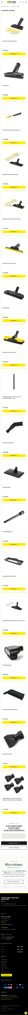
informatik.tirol (11, 1008)
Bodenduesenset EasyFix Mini (11, 219)
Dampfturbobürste (8, 442)
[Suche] (20, 2)
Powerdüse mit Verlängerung (11, 130)
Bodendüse (6, 308)
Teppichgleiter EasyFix (9, 576)
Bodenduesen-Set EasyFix (10, 174)
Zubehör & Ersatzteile (5, 6)
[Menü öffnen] (2, 2)
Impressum (3, 963)
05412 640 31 (9, 939)
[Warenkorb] (25, 2)
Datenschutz (3, 965)
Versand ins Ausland (6, 999)
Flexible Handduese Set (10, 41)
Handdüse (6, 85)
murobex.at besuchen (13, 881)
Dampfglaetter (7, 665)
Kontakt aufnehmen (14, 847)
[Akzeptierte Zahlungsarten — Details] (14, 986)
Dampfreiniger (13, 6)
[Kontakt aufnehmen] (25, 1013)
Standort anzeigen (7, 924)
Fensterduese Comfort (9, 263)
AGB (2, 970)
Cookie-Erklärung (5, 968)
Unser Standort (13, 843)
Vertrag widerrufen (6, 975)
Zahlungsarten (4, 961)
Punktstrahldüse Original (10, 709)
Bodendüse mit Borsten (9, 352)
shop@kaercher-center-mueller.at (8, 929)
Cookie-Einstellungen (5, 972)
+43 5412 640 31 (4, 927)
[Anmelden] (23, 2)
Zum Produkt (13, 53)
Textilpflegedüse (8, 531)
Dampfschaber (7, 754)
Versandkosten (4, 959)
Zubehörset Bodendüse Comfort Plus (14, 620)
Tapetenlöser (6, 487)
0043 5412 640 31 (10, 937)
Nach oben (3, 1010)
